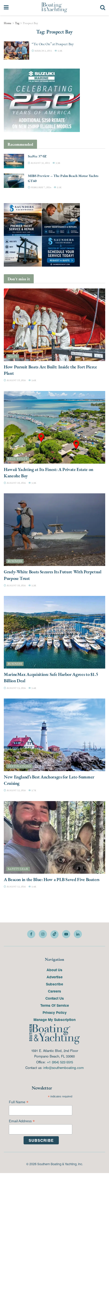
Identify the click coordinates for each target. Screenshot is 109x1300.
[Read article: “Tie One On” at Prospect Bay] (16, 50)
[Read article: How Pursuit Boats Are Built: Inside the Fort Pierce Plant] (54, 324)
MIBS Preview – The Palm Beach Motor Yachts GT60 (63, 178)
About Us (54, 969)
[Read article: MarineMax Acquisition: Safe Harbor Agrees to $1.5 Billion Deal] (54, 632)
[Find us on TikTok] (54, 934)
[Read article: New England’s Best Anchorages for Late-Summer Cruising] (54, 734)
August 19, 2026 (16, 380)
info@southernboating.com (63, 1067)
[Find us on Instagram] (43, 934)
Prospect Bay (30, 23)
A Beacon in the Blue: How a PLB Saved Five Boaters (51, 879)
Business (15, 561)
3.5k (59, 187)
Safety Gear (18, 869)
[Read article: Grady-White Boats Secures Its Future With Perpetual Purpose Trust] (54, 529)
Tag (17, 23)
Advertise (55, 976)
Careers (54, 991)
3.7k (33, 790)
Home (7, 23)
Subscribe (54, 984)
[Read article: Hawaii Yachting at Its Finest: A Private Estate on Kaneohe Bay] (54, 427)
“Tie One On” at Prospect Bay (53, 43)
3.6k (33, 380)
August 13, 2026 (16, 688)
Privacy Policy (55, 1012)
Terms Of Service (54, 1005)
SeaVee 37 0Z (37, 156)
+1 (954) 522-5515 (60, 1062)
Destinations (19, 766)
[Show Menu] (6, 7)
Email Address (22, 1121)
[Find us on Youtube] (66, 934)
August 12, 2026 (16, 790)
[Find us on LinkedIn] (78, 934)
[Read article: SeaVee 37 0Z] (14, 161)
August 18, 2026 (16, 482)
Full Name (18, 1102)
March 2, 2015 (43, 50)
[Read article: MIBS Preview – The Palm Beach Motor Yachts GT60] (14, 180)
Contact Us (54, 998)
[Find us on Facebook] (31, 934)
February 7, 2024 (40, 187)
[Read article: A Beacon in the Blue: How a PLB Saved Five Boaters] (54, 837)
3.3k (59, 50)
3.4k (33, 688)
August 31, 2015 (40, 163)
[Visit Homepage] (54, 8)
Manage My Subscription (54, 1019)
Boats (12, 356)
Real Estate (18, 459)
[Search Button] (102, 7)
